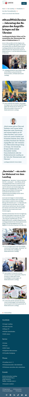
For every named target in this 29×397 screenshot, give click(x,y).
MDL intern (7, 334)
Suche (5, 343)
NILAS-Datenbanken (9, 331)
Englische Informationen (10, 350)
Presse (5, 345)
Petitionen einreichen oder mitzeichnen (14, 367)
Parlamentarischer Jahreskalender (13, 364)
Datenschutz (18, 389)
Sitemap (19, 391)
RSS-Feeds (7, 348)
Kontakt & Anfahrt (9, 384)
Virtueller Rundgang (9, 353)
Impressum (7, 389)
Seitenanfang (7, 312)
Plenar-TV (6, 329)
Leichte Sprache (8, 326)
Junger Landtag (8, 324)
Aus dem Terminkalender (9, 11)
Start (3, 8)
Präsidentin (20, 8)
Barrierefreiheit (8, 391)
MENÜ (24, 3)
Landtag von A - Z (8, 362)
